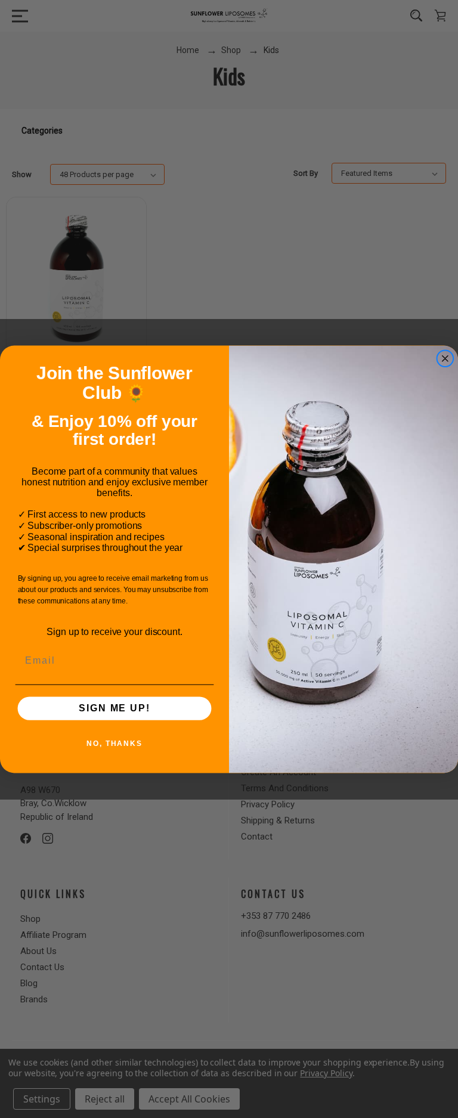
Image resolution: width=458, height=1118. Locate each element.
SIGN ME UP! (114, 708)
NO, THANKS (114, 743)
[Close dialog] (445, 358)
